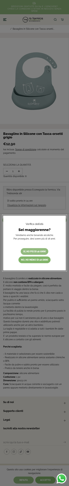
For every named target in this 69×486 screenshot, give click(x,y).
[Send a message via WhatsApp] (61, 478)
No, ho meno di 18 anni (34, 260)
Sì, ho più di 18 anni (34, 251)
